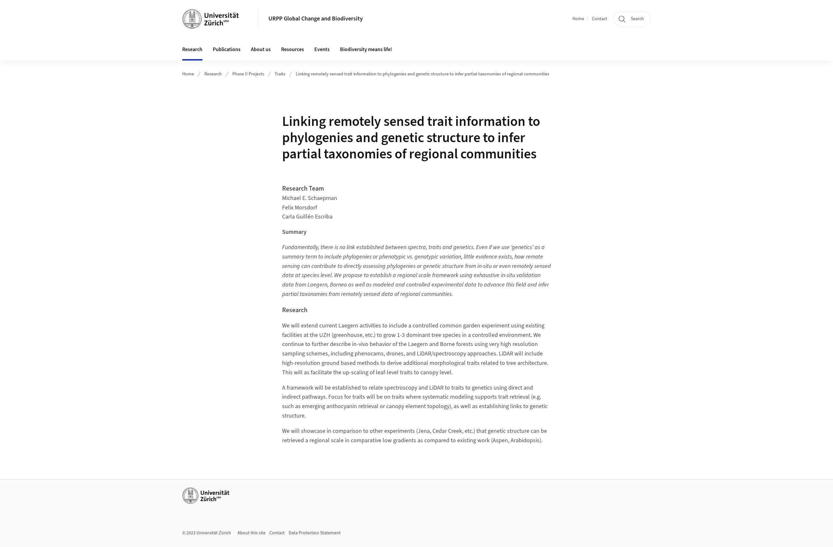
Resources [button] (292, 49)
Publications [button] (226, 49)
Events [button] (322, 49)
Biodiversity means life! (366, 49)
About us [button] (261, 49)
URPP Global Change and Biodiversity (315, 19)
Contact (599, 19)
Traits (280, 74)
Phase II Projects (248, 74)
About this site (252, 533)
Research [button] (192, 49)
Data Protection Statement (315, 533)
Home (578, 19)
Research (213, 74)
